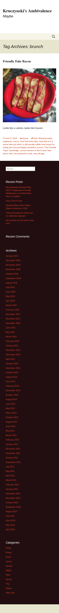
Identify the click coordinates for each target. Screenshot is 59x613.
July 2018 (10, 287)
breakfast (31, 147)
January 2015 (12, 363)
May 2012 (10, 431)
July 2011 (10, 466)
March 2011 (11, 480)
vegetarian (7, 141)
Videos (9, 588)
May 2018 (10, 296)
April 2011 (10, 475)
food (35, 138)
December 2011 (13, 449)
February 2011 (12, 484)
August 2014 (11, 377)
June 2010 (10, 520)
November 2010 (13, 498)
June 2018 (10, 292)
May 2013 (10, 408)
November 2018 (13, 269)
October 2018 (12, 274)
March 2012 (11, 435)
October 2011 (12, 457)
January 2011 (12, 489)
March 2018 (11, 305)
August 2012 (11, 422)
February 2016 (12, 341)
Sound (9, 579)
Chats (8, 548)
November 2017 (13, 318)
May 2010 (10, 525)
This (8, 584)
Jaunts (25, 138)
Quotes (9, 566)
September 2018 (13, 278)
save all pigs (38, 153)
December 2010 (13, 493)
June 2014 (10, 381)
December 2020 (13, 260)
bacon (16, 141)
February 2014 (12, 386)
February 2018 (12, 310)
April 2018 (10, 301)
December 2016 (13, 323)
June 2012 (10, 426)
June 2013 (10, 404)
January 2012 (12, 444)
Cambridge (14, 150)
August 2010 (11, 511)
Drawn (9, 552)
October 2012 (12, 417)
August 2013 (11, 399)
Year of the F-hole (14, 201)
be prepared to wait (23, 153)
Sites (8, 575)
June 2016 (10, 327)
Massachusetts (45, 138)
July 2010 (10, 516)
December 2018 (13, 265)
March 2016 (11, 336)
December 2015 (13, 350)
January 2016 (12, 345)
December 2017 (13, 314)
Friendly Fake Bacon (17, 61)
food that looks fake (29, 141)
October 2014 (12, 372)
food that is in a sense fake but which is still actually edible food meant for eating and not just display (29, 144)
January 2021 (12, 256)
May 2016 (10, 332)
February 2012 (12, 440)
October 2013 (12, 395)
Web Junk (10, 593)
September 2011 (13, 462)
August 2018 (11, 283)
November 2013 (13, 390)
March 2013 (11, 413)
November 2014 (13, 368)
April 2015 (10, 359)
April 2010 (10, 529)
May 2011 (10, 471)
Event (8, 557)
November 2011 (13, 453)
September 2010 (13, 507)
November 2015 (13, 354)
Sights (8, 570)
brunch (40, 147)
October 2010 (12, 502)
